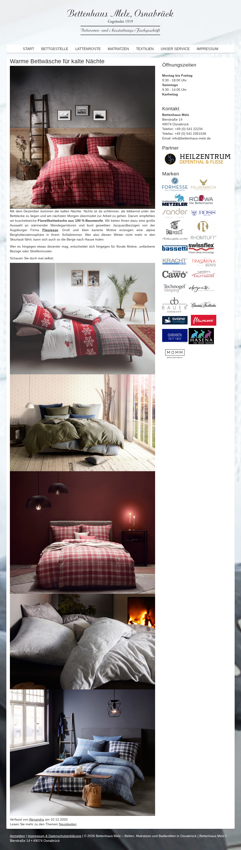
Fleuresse (50, 230)
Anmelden (17, 836)
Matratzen (118, 49)
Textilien (145, 49)
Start (28, 49)
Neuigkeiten (67, 824)
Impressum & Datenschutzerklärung (54, 836)
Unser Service (175, 49)
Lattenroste (88, 49)
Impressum (207, 49)
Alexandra (36, 819)
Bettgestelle (54, 49)
